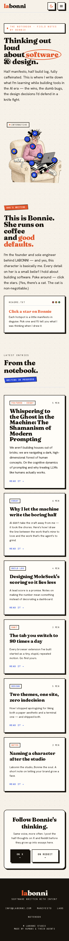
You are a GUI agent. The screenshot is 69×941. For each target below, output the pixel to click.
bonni (15, 6)
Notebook (34, 917)
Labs (60, 908)
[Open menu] (61, 6)
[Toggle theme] (51, 6)
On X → (20, 856)
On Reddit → (45, 856)
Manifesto (44, 908)
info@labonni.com (18, 908)
